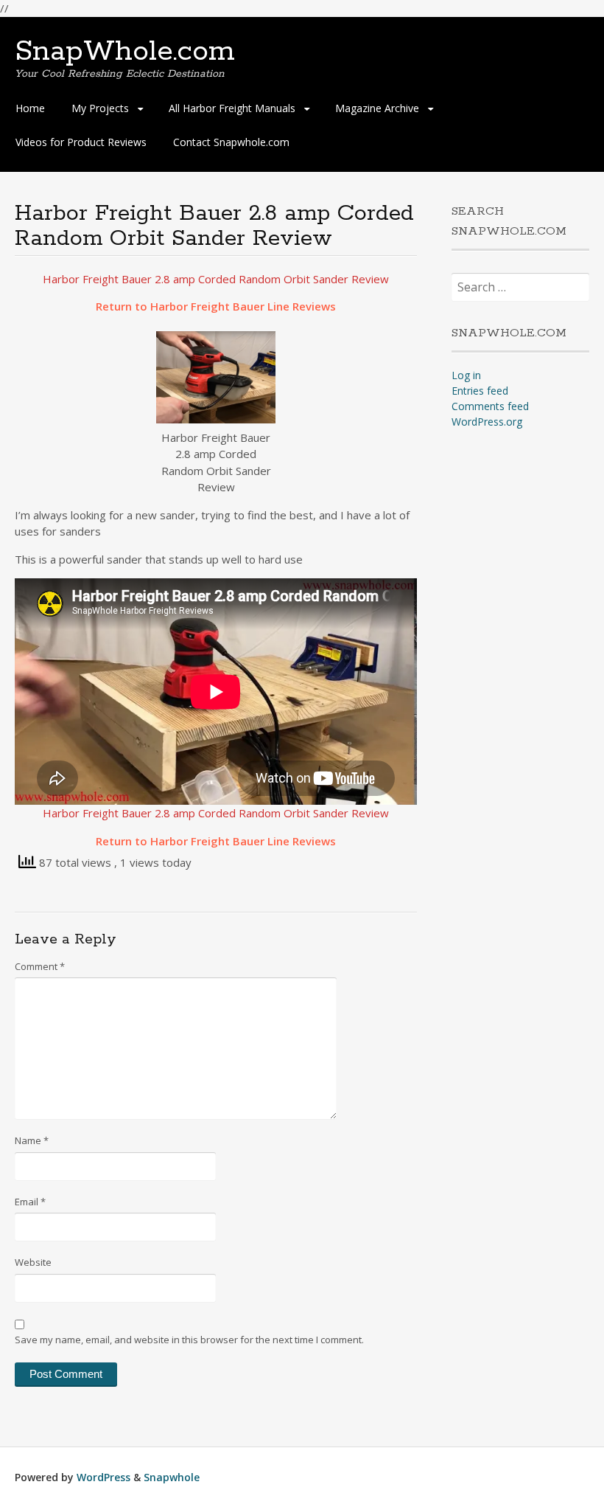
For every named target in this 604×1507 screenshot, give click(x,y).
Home (30, 108)
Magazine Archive (377, 108)
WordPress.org (487, 422)
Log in (466, 375)
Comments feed (490, 406)
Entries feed (480, 391)
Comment (40, 966)
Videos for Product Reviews (81, 142)
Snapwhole (172, 1477)
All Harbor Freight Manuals (232, 108)
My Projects (100, 108)
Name (32, 1140)
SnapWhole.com (125, 51)
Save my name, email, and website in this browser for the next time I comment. (189, 1339)
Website (33, 1262)
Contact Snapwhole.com (231, 142)
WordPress (103, 1477)
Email (30, 1201)
